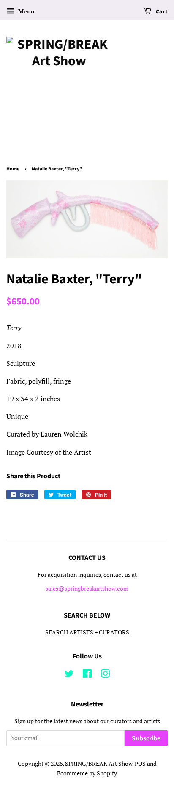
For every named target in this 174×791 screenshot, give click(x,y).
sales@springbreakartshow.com (87, 588)
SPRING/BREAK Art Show (98, 763)
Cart (161, 12)
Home (12, 169)
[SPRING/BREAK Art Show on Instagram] (105, 675)
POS (140, 763)
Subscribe (146, 738)
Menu (25, 11)
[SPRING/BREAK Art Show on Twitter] (69, 675)
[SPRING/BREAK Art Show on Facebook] (87, 675)
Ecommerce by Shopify (87, 773)
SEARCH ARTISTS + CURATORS (87, 632)
